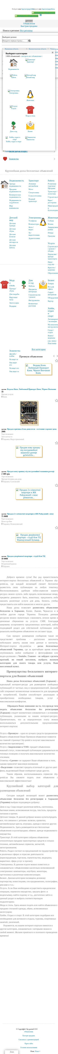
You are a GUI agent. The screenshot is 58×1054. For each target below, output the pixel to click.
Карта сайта (29, 1044)
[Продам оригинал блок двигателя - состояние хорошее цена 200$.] (29, 413)
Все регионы (26, 30)
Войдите (35, 9)
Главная (29, 21)
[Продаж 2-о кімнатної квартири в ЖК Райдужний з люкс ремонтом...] (29, 494)
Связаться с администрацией (29, 1040)
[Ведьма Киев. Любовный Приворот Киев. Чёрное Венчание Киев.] (38, 369)
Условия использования (28, 1047)
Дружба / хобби (13, 355)
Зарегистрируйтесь (48, 9)
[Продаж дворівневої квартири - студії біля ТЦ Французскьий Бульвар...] (29, 537)
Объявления (29, 23)
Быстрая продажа (29, 26)
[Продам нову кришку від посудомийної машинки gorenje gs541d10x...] (29, 451)
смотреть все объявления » (31, 56)
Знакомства (14, 351)
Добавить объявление (44, 13)
